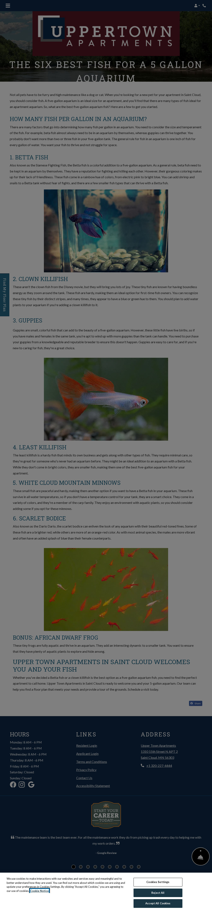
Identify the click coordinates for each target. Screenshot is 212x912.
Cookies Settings (157, 882)
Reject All (157, 892)
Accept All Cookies (157, 903)
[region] (106, 892)
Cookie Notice (39, 891)
